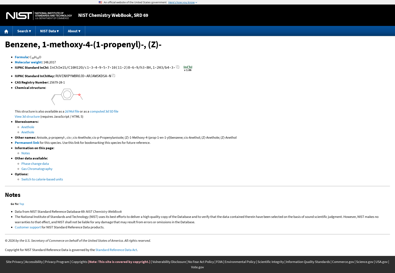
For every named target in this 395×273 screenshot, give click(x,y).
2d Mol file (72, 111)
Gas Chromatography (36, 168)
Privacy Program (57, 261)
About (73, 31)
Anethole (27, 127)
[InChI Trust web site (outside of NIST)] (188, 71)
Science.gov (364, 261)
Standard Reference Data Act (116, 249)
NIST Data (48, 31)
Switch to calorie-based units (42, 179)
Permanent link (27, 142)
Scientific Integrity (271, 261)
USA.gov (381, 261)
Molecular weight (28, 62)
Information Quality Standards (308, 261)
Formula (21, 57)
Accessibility (34, 261)
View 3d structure (27, 116)
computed (97, 111)
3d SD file (111, 111)
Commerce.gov (343, 261)
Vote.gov (197, 267)
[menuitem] (6, 31)
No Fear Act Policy (201, 261)
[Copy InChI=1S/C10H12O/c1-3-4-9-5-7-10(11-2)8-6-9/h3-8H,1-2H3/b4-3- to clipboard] (177, 68)
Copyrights (79, 261)
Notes (25, 153)
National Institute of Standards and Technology (39, 15)
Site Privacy (14, 261)
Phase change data (35, 163)
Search (22, 31)
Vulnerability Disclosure (169, 261)
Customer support (28, 227)
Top (21, 204)
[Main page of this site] (6, 31)
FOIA (219, 261)
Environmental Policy (240, 261)
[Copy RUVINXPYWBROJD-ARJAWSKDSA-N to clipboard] (113, 76)
